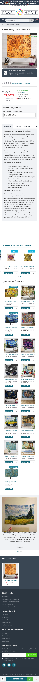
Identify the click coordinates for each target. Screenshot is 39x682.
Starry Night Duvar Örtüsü (11, 354)
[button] (18, 276)
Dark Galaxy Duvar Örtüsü (11, 405)
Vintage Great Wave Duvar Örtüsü (28, 380)
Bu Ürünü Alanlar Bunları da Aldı (17, 245)
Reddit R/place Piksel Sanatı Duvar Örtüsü (28, 328)
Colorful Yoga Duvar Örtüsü (28, 354)
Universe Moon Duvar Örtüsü (11, 380)
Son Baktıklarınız (9, 559)
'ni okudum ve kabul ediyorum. (19, 659)
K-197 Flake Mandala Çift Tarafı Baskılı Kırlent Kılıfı (28, 266)
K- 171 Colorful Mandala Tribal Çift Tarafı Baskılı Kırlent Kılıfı (11, 266)
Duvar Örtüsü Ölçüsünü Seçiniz (12, 112)
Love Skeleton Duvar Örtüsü (28, 405)
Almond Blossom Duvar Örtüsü (11, 456)
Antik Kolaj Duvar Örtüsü (10, 580)
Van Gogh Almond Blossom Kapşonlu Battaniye (11, 482)
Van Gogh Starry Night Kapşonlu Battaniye (11, 328)
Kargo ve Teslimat (23, 126)
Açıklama (7, 126)
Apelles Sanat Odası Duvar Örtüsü (28, 431)
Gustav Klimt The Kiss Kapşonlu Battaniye (11, 301)
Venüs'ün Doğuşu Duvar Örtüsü (28, 456)
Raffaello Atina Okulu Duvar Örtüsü (28, 301)
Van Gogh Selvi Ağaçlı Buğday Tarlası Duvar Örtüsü (11, 431)
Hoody (24, 92)
